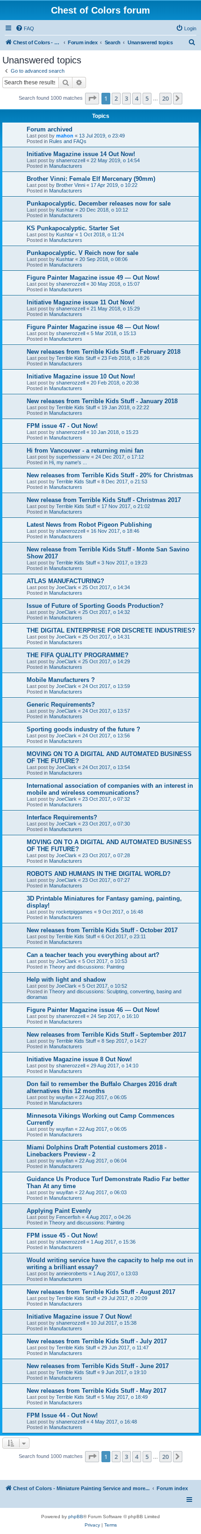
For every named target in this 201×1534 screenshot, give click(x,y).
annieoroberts (71, 1273)
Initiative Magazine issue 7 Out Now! (79, 1316)
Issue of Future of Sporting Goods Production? (95, 605)
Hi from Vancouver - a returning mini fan (85, 450)
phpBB (75, 1516)
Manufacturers (65, 166)
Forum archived (49, 129)
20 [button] (165, 98)
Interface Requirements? (62, 817)
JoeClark (66, 587)
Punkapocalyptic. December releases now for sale (99, 203)
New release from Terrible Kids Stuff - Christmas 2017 (104, 499)
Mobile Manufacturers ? (61, 679)
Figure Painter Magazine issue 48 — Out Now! (93, 326)
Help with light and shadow (66, 979)
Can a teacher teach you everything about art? (93, 954)
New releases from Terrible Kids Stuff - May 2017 (96, 1390)
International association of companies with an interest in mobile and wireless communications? (110, 789)
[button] (92, 98)
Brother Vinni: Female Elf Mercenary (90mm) (91, 178)
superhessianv (73, 457)
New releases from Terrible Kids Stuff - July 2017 (97, 1341)
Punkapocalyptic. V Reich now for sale (82, 252)
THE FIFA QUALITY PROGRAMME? (78, 655)
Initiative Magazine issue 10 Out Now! (81, 376)
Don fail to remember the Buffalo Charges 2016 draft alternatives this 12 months (102, 1087)
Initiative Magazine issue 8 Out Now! (79, 1059)
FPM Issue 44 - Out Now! (62, 1415)
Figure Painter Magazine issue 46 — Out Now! (93, 1009)
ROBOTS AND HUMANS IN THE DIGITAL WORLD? (99, 873)
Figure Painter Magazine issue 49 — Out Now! (93, 277)
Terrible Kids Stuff (76, 358)
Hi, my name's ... (68, 462)
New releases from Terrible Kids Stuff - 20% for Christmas (110, 475)
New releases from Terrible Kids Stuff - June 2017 (98, 1365)
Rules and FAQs (67, 141)
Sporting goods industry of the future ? (83, 729)
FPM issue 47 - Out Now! (62, 425)
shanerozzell (70, 160)
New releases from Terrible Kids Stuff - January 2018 (102, 401)
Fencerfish (68, 1217)
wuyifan (64, 1097)
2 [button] (116, 98)
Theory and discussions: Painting (86, 967)
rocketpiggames (74, 912)
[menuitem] (24, 28)
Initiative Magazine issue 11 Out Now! (81, 302)
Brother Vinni (70, 185)
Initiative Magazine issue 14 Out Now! (81, 154)
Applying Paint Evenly (59, 1210)
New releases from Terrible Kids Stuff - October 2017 (102, 930)
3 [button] (126, 98)
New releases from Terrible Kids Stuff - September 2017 (106, 1034)
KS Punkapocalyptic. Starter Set (73, 228)
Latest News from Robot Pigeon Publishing (89, 524)
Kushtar (65, 210)
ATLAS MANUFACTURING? (65, 581)
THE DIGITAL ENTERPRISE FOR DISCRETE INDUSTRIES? (111, 630)
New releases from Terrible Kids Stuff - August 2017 (101, 1291)
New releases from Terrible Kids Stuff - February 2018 (103, 351)
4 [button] (136, 98)
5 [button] (147, 98)
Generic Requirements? (61, 704)
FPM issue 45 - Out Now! (62, 1235)
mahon (64, 135)
